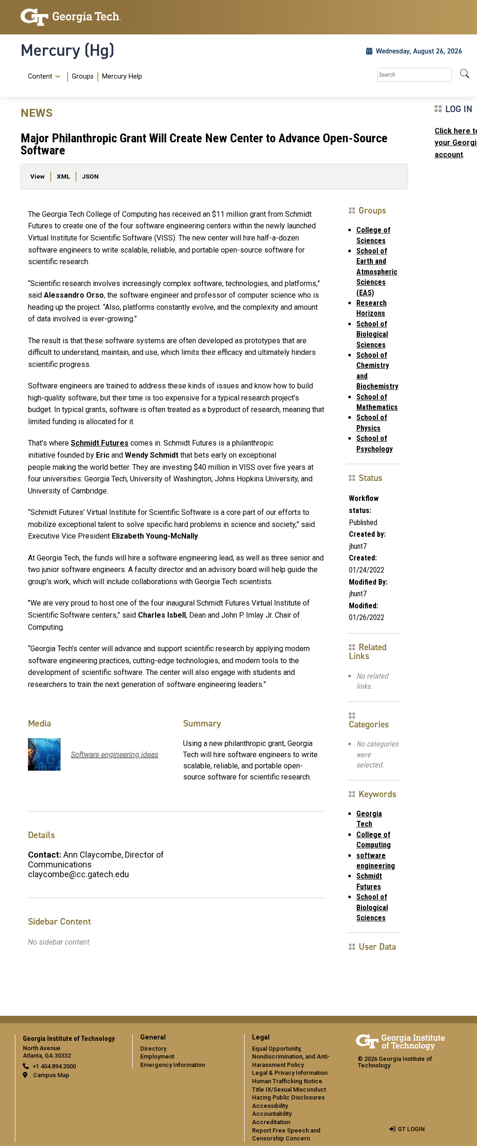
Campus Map (51, 1075)
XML (63, 176)
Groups (83, 76)
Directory (153, 1048)
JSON (90, 176)
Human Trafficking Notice (287, 1081)
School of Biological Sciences (372, 334)
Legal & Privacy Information (289, 1072)
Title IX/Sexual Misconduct (289, 1089)
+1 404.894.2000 (54, 1066)
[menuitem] (83, 76)
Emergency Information (172, 1064)
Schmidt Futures (100, 443)
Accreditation (271, 1122)
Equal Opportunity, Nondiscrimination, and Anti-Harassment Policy (291, 1056)
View (37, 176)
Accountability (272, 1113)
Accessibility (270, 1105)
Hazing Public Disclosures (288, 1097)
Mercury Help (122, 76)
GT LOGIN (411, 1129)
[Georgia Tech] (70, 17)
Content (40, 76)
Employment (157, 1056)
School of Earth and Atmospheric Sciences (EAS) (376, 272)
